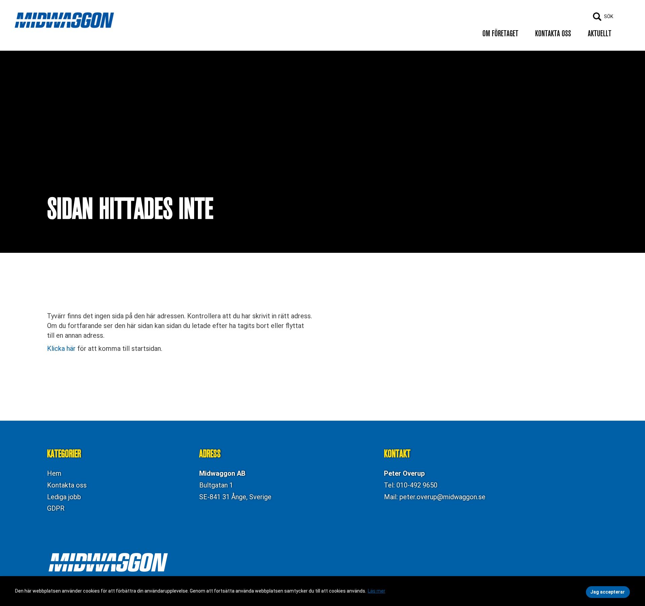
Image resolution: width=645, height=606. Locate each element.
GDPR (55, 508)
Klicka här (61, 348)
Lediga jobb (64, 497)
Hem (54, 473)
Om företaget (500, 33)
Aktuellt (599, 33)
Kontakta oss (553, 33)
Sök (608, 16)
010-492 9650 (416, 485)
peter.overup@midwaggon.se (442, 497)
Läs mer (376, 591)
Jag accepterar (607, 592)
